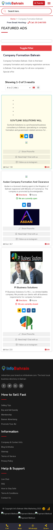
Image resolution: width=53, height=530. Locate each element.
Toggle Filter (26, 48)
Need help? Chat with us (28, 157)
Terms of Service (8, 456)
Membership (6, 415)
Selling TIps (6, 405)
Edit (47, 167)
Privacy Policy (7, 461)
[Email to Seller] (26, 136)
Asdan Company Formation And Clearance (26, 182)
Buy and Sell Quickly (9, 410)
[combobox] (26, 11)
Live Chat (5, 479)
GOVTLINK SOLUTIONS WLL (26, 120)
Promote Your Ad (8, 424)
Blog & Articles (7, 447)
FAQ (3, 484)
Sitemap (4, 451)
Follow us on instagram (27, 162)
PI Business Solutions (26, 287)
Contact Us (6, 498)
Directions (22, 195)
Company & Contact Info (12, 442)
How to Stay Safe (8, 488)
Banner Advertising (9, 419)
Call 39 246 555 (38, 22)
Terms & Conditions (9, 493)
